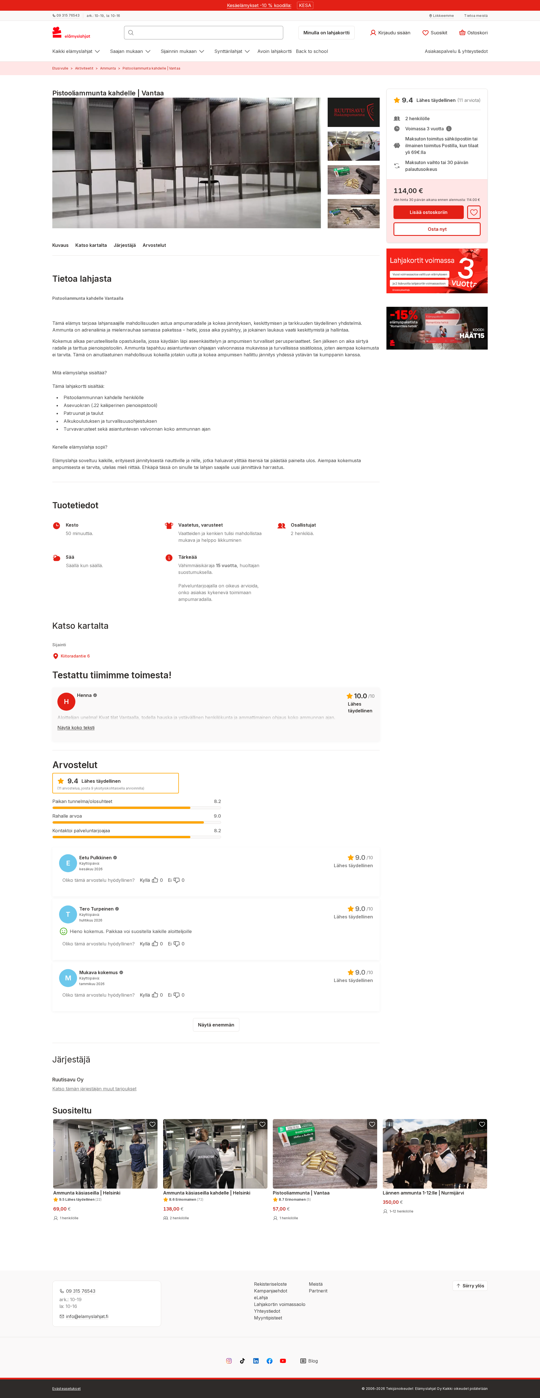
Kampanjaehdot (270, 1291)
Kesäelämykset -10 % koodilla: (259, 5)
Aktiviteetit (84, 68)
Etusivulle (60, 68)
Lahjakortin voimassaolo (279, 1304)
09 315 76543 (80, 1291)
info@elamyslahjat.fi (87, 1316)
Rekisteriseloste (270, 1284)
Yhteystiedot (267, 1311)
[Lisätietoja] (449, 128)
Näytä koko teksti (75, 727)
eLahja (261, 1297)
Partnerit (318, 1291)
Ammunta (108, 68)
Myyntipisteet (268, 1318)
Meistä (316, 1284)
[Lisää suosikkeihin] (474, 212)
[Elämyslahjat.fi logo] (72, 34)
